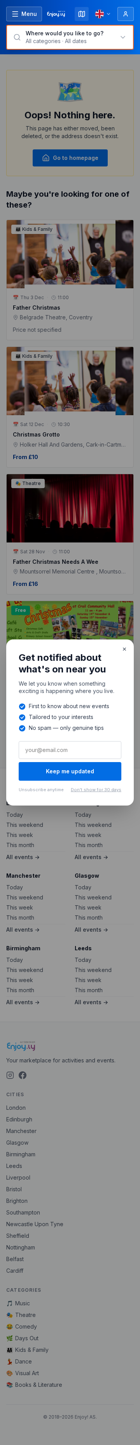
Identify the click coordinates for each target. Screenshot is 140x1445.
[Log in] (125, 14)
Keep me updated (70, 771)
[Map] (82, 14)
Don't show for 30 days (96, 789)
